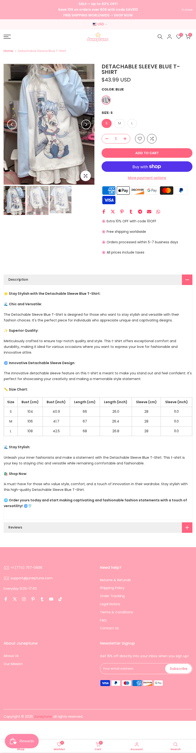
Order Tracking (112, 596)
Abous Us (11, 655)
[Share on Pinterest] (122, 211)
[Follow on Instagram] (24, 599)
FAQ (103, 620)
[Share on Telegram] (140, 211)
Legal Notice (110, 604)
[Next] (86, 124)
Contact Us (109, 628)
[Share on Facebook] (104, 211)
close (10, 9)
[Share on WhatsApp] (158, 211)
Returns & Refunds (115, 580)
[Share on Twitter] (113, 211)
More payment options (147, 177)
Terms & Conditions (116, 612)
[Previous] (12, 124)
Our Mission (13, 663)
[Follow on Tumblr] (42, 599)
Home (8, 50)
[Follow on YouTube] (51, 599)
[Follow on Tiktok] (60, 599)
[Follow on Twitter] (15, 599)
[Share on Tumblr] (131, 211)
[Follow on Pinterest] (33, 599)
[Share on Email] (149, 211)
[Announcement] (98, 9)
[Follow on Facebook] (6, 599)
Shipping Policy (112, 587)
